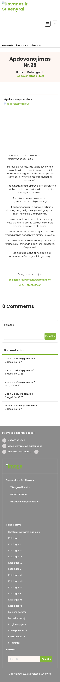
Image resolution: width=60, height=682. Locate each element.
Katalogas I (14, 538)
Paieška (9, 325)
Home (19, 72)
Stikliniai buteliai (16, 636)
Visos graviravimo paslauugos (25, 446)
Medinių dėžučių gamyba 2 (20, 382)
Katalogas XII (15, 605)
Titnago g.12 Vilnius (20, 487)
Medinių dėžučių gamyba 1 (19, 370)
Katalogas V (14, 569)
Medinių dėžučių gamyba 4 (20, 358)
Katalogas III (14, 550)
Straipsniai (14, 642)
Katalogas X (14, 593)
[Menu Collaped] (48, 24)
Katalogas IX (15, 562)
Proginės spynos (17, 624)
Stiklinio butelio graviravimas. (21, 405)
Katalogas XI (15, 599)
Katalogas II (35, 72)
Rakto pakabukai (17, 630)
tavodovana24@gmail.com (36, 279)
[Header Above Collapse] (55, 23)
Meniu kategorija (17, 618)
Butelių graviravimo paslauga (24, 532)
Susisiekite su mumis (19, 451)
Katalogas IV (15, 556)
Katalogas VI (15, 575)
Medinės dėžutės (17, 612)
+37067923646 (16, 440)
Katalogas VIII (15, 587)
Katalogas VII (15, 581)
